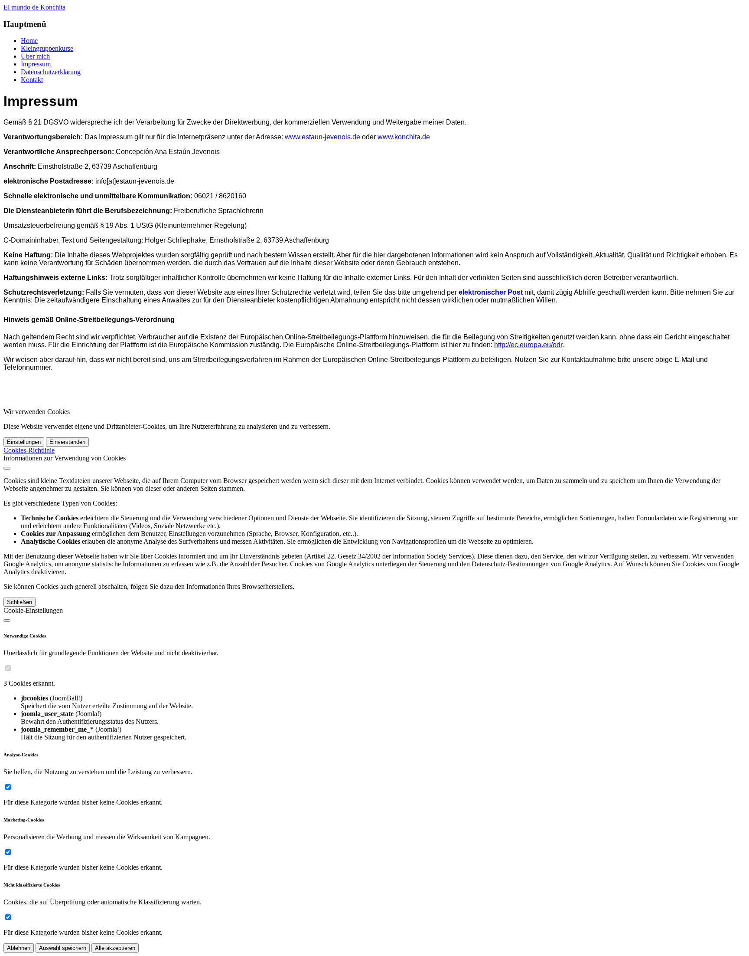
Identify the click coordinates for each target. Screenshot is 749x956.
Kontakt (32, 79)
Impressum (36, 64)
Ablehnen (18, 948)
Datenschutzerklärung (51, 72)
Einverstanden (67, 442)
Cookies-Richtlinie (29, 450)
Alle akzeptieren (115, 948)
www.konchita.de (404, 137)
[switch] (8, 668)
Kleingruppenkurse (47, 48)
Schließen (19, 602)
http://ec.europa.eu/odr (528, 344)
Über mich (35, 56)
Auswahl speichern (62, 948)
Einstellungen (24, 442)
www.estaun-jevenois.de (322, 137)
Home (29, 40)
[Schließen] (6, 468)
